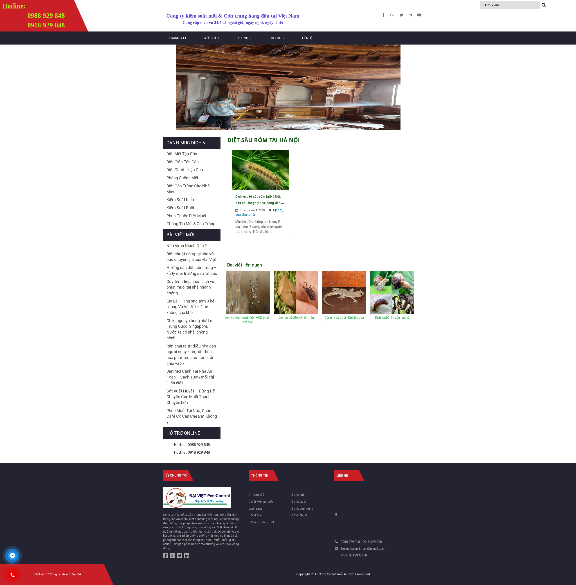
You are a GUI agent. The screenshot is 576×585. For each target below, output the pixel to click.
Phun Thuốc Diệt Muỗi (186, 215)
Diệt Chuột (300, 515)
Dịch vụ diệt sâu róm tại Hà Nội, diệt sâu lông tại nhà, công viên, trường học (258, 203)
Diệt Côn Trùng (303, 508)
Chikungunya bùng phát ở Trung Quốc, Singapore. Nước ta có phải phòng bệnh (189, 329)
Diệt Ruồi (299, 494)
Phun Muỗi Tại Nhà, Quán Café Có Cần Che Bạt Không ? (191, 416)
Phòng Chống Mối (182, 177)
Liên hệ (307, 38)
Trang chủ (177, 38)
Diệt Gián (256, 515)
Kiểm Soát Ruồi (180, 207)
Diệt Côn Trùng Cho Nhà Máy (188, 189)
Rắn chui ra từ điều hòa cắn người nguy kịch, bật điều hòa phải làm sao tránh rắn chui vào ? (191, 355)
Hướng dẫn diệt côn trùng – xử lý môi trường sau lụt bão (191, 270)
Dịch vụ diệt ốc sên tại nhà (392, 317)
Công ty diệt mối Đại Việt (66, 574)
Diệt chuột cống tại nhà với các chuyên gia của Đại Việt (191, 256)
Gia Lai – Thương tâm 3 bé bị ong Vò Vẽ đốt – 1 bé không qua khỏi (190, 307)
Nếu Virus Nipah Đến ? (186, 245)
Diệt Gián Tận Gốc (182, 161)
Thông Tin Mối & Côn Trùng (190, 223)
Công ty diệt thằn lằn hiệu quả (344, 317)
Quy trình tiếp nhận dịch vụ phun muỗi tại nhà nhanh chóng (190, 287)
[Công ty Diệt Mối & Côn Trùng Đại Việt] (197, 497)
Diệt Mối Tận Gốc (181, 153)
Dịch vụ (243, 38)
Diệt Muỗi (299, 501)
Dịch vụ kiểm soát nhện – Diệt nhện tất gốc (248, 319)
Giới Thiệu (211, 38)
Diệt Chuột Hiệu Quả (184, 169)
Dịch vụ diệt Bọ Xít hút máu (296, 317)
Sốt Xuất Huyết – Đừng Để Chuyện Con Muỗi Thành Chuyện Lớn (190, 397)
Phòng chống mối (262, 522)
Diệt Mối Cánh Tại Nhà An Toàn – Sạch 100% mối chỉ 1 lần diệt (190, 377)
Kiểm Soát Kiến (180, 199)
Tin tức (275, 38)
